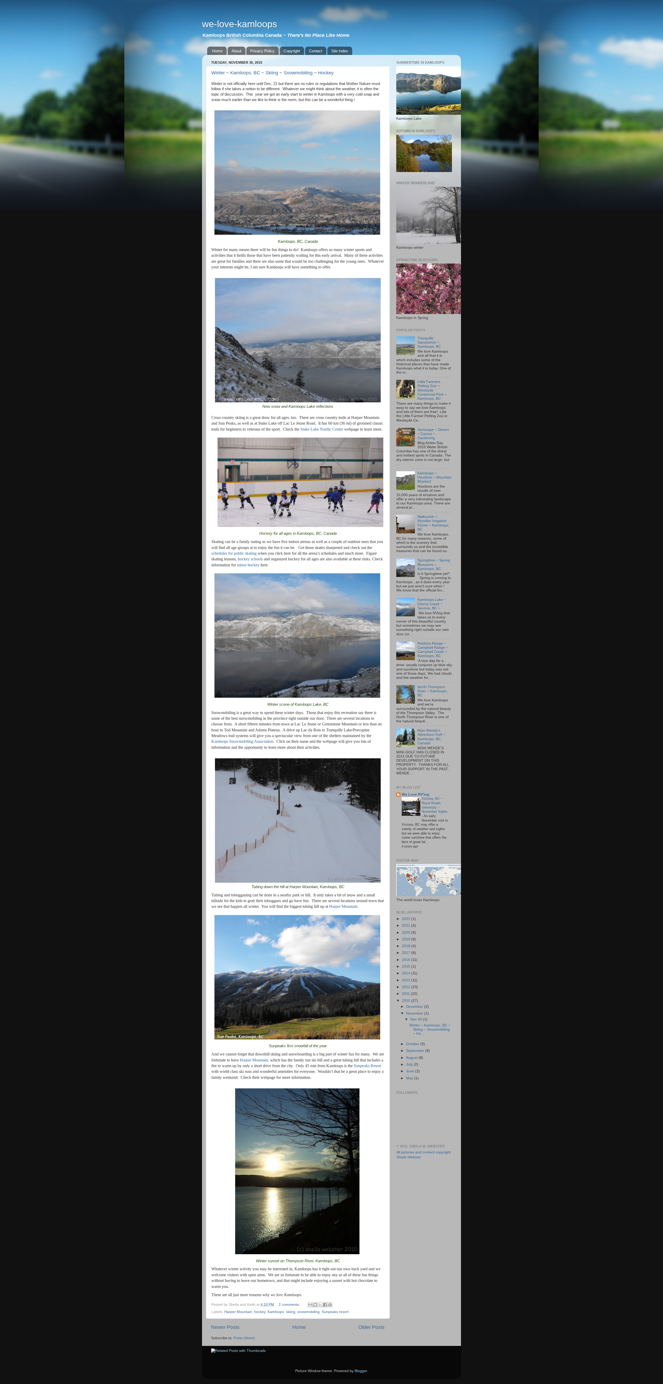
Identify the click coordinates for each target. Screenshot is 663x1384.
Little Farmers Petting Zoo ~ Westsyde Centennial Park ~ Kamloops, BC (432, 390)
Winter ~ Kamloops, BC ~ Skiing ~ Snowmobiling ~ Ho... (429, 1029)
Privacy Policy (262, 51)
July (410, 1064)
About (236, 51)
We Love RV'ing (415, 794)
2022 (406, 919)
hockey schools (250, 559)
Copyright (292, 51)
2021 (406, 926)
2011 (406, 994)
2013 (406, 980)
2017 (406, 953)
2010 (406, 1001)
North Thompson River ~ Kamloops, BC (432, 691)
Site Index (339, 51)
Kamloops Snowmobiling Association (242, 741)
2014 (406, 973)
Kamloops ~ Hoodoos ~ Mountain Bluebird (434, 477)
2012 (406, 987)
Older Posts (371, 1327)
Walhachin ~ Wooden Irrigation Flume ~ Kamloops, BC (433, 523)
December (415, 1007)
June (410, 1071)
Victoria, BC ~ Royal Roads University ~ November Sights (435, 805)
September (415, 1051)
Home (217, 51)
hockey (259, 1312)
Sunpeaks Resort (367, 1066)
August (412, 1058)
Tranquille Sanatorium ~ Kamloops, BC (429, 342)
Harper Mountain (238, 1312)
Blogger (361, 1371)
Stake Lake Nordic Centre (321, 429)
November (415, 1013)
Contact (315, 51)
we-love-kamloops (239, 24)
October (413, 1044)
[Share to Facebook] (325, 1304)
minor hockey (248, 565)
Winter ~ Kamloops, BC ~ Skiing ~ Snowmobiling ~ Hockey (272, 72)
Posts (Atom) (244, 1338)
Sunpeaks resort (335, 1312)
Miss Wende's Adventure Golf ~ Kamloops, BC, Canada (431, 737)
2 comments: (290, 1305)
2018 (406, 946)
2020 (406, 932)
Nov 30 (416, 1019)
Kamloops (276, 1312)
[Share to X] (320, 1304)
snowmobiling (308, 1312)
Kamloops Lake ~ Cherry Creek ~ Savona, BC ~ (431, 604)
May (410, 1078)
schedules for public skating (234, 553)
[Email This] (310, 1304)
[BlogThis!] (315, 1304)
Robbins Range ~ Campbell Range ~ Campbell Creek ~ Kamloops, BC (432, 649)
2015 (406, 966)
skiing (290, 1312)
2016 (406, 960)
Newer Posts (225, 1327)
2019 (406, 939)
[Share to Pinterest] (330, 1304)
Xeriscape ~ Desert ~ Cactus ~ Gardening (433, 434)
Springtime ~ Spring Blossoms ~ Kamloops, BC (433, 564)
